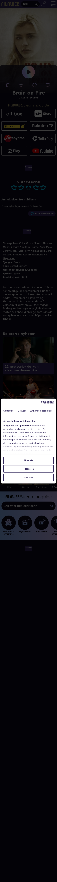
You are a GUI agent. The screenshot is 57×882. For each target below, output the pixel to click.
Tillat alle (28, 460)
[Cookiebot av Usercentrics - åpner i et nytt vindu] (41, 403)
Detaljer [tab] (22, 410)
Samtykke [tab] (8, 410)
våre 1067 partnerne (20, 425)
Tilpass (27, 469)
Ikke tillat (28, 477)
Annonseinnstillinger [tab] (41, 410)
